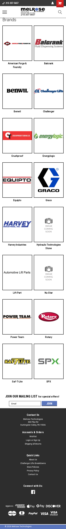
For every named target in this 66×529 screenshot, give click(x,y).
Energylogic (49, 156)
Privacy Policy (33, 471)
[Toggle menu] (4, 12)
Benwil (17, 111)
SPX (48, 381)
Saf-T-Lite (17, 381)
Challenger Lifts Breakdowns (33, 463)
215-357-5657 (12, 3)
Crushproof (17, 156)
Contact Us (33, 474)
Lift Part (17, 292)
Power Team (17, 337)
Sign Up (36, 440)
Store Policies (33, 467)
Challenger (48, 111)
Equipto (17, 200)
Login (28, 440)
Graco (49, 200)
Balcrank (48, 63)
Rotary (48, 337)
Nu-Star (49, 292)
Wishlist (33, 436)
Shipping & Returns (33, 444)
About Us (33, 459)
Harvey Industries (17, 244)
